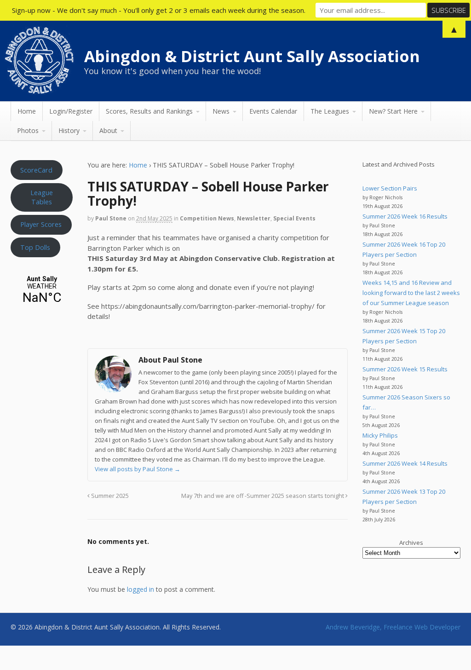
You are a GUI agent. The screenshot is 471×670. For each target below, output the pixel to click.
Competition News (207, 218)
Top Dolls (35, 247)
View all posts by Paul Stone (137, 469)
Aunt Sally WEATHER (42, 290)
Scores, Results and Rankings (149, 111)
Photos (28, 130)
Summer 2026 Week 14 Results (405, 463)
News (221, 111)
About (108, 130)
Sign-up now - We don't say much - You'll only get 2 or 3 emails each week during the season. (158, 10)
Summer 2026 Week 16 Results (405, 216)
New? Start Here (393, 111)
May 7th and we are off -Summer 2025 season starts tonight (263, 496)
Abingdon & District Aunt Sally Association (252, 56)
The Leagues (329, 111)
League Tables (41, 197)
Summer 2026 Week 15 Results (405, 369)
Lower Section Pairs (389, 188)
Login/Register (70, 111)
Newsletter (253, 218)
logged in (140, 589)
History (69, 130)
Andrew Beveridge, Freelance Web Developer (393, 627)
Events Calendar (273, 111)
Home (26, 111)
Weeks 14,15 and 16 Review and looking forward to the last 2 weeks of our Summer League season (411, 292)
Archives (411, 542)
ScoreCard (36, 169)
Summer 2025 (109, 496)
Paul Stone (110, 218)
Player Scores (41, 224)
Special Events (294, 218)
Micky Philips (380, 435)
